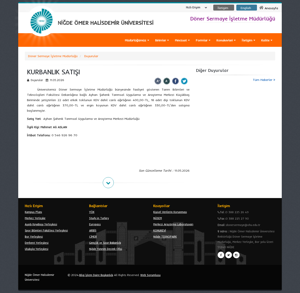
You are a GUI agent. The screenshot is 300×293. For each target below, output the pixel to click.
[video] (41, 47)
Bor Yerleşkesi (34, 236)
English (246, 8)
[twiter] (228, 255)
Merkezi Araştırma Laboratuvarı (173, 224)
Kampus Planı (33, 212)
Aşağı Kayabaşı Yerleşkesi (41, 224)
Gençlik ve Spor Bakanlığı (105, 242)
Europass (95, 224)
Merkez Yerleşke (35, 218)
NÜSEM (157, 218)
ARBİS (92, 230)
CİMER (93, 236)
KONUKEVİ (159, 230)
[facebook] (221, 255)
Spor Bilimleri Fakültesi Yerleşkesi (46, 230)
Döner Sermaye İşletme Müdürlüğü (53, 56)
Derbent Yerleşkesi (37, 242)
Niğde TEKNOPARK (165, 236)
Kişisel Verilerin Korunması (170, 212)
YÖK (91, 212)
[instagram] (236, 255)
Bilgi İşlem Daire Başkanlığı (96, 275)
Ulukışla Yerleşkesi (36, 249)
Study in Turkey (99, 218)
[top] (292, 287)
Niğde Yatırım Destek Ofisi (105, 249)
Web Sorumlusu (150, 275)
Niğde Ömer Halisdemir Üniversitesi (39, 277)
